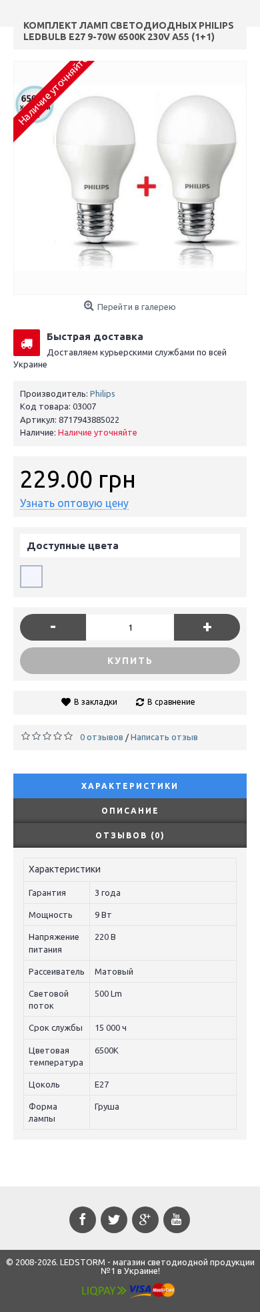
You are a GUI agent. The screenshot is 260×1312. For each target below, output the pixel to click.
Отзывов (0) (130, 835)
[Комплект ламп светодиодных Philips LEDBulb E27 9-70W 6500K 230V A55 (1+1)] (130, 178)
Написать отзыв (164, 737)
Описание (130, 810)
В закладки (95, 701)
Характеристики (130, 786)
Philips (102, 393)
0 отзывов (101, 737)
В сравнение (171, 701)
